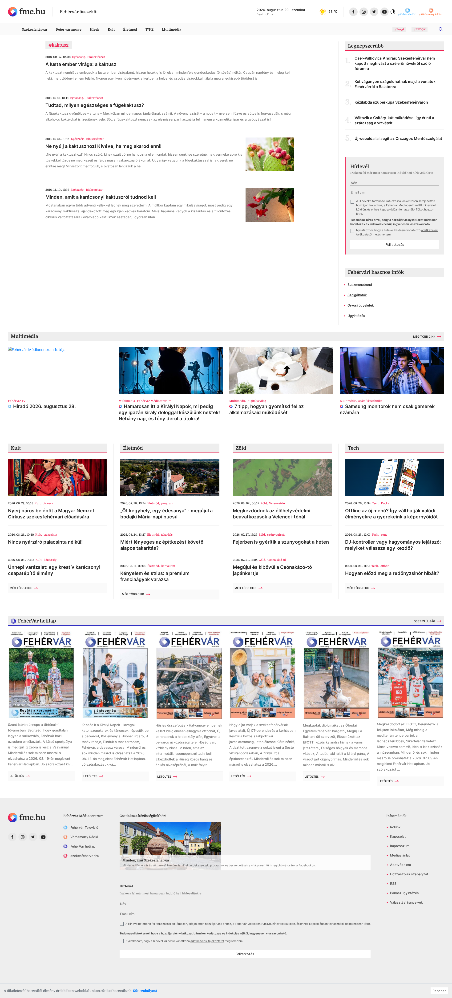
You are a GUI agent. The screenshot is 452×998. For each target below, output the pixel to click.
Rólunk (395, 827)
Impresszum (399, 846)
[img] (26, 11)
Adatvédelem (400, 865)
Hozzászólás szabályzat (409, 874)
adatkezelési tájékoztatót (207, 941)
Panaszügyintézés (404, 893)
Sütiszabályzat (145, 991)
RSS (393, 883)
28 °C (332, 11)
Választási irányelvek (406, 902)
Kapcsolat (398, 836)
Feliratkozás (395, 244)
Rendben (439, 991)
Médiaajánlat (400, 855)
